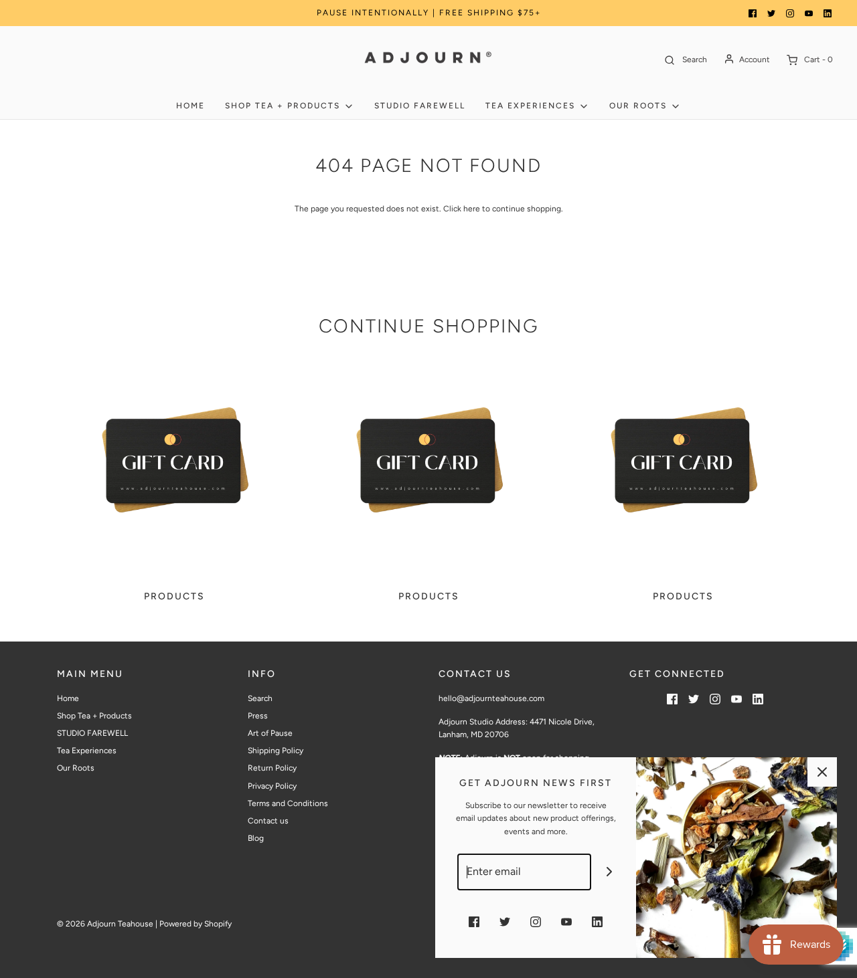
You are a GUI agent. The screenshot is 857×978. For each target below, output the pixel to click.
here (471, 208)
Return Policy (272, 768)
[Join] (609, 872)
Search (260, 698)
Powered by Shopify (195, 923)
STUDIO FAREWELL (419, 105)
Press (258, 715)
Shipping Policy (275, 750)
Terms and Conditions (288, 803)
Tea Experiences (86, 750)
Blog (256, 838)
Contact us (268, 820)
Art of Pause (270, 733)
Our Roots (75, 768)
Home (190, 105)
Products (174, 596)
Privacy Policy (272, 786)
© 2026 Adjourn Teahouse (105, 923)
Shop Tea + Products (94, 715)
